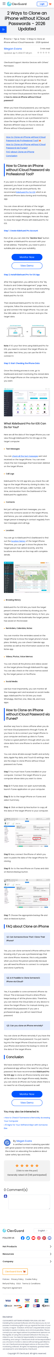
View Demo (27, 265)
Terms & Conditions (31, 1283)
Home (9, 39)
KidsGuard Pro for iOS (25, 192)
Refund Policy (9, 1283)
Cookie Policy (31, 1279)
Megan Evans (13, 48)
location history (18, 541)
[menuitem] (27, 138)
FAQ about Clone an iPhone (20, 151)
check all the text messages (25, 456)
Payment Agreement (12, 1288)
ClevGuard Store (13, 1271)
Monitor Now (27, 257)
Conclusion (11, 155)
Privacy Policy (17, 1279)
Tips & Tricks (19, 39)
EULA (19, 1283)
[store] (50, 4)
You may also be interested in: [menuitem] (21, 1111)
